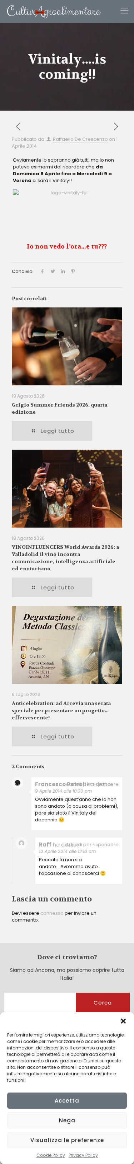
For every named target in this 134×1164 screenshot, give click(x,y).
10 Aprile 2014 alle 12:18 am (67, 851)
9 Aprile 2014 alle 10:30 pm (63, 791)
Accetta (67, 1100)
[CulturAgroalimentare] (50, 11)
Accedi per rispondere (92, 784)
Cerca (103, 1002)
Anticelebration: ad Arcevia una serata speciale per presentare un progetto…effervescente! (61, 710)
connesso (52, 913)
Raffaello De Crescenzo (80, 139)
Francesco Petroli (60, 784)
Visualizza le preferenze (67, 1140)
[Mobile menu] (124, 11)
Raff (45, 844)
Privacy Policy (83, 1155)
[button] (123, 1021)
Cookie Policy (50, 1155)
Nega (67, 1120)
